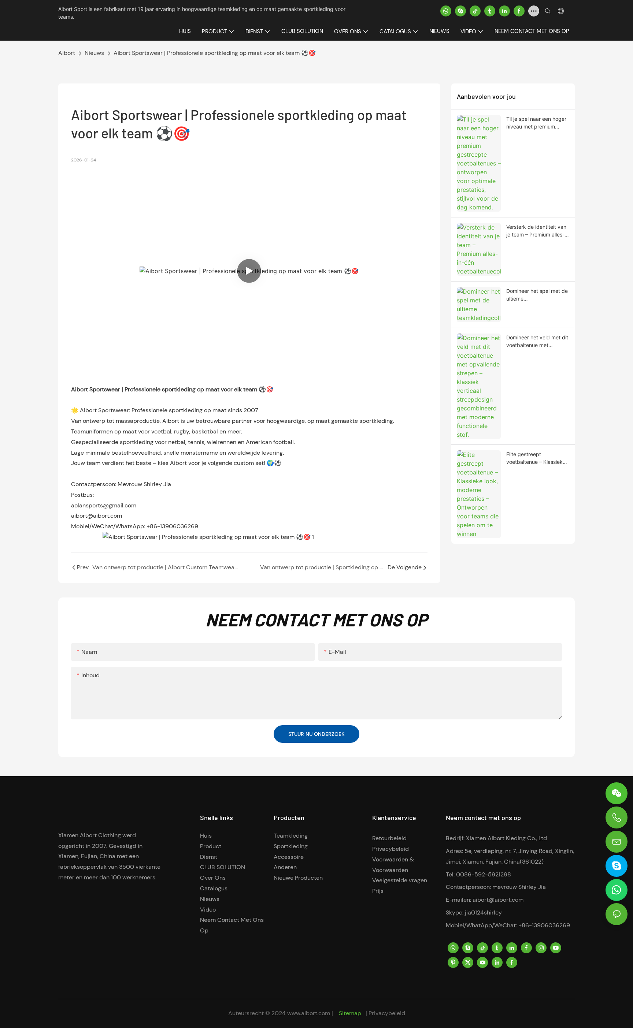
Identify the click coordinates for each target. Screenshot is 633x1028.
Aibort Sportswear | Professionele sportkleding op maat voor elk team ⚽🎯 (215, 53)
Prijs (378, 891)
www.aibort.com (309, 1013)
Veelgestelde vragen (399, 880)
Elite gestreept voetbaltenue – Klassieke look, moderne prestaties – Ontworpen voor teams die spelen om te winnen (536, 458)
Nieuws (94, 53)
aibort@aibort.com (498, 900)
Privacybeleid (390, 849)
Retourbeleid (389, 838)
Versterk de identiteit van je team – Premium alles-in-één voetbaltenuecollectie (536, 231)
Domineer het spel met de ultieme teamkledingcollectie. (537, 295)
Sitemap (350, 1013)
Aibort (66, 53)
